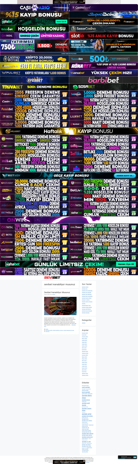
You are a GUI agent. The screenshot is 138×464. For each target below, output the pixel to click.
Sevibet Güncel (84, 422)
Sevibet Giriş (84, 288)
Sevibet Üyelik (84, 447)
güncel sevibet (85, 390)
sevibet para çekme (87, 435)
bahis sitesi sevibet (85, 385)
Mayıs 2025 (84, 338)
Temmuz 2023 (85, 375)
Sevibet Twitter (84, 443)
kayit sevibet (86, 392)
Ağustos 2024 (85, 351)
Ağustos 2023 (85, 373)
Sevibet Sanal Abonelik (87, 310)
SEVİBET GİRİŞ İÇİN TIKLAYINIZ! (69, 53)
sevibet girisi (86, 414)
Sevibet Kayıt (91, 424)
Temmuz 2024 (85, 353)
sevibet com (83, 412)
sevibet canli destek (86, 404)
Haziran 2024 (85, 355)
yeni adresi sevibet (85, 450)
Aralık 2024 (84, 344)
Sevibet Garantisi (85, 312)
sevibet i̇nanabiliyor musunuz (58, 330)
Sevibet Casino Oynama (87, 301)
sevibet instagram (85, 424)
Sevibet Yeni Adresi (86, 444)
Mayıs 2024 (84, 356)
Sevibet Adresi (85, 287)
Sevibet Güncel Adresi (85, 423)
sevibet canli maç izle (85, 406)
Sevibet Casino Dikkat (86, 298)
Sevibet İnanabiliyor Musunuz (57, 292)
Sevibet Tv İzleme (86, 299)
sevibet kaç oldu (85, 426)
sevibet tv (89, 438)
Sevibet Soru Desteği (86, 292)
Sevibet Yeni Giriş (86, 446)
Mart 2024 (84, 360)
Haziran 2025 (85, 336)
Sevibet (46, 329)
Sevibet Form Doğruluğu (87, 290)
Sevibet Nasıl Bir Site (86, 431)
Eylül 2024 (84, 349)
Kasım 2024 (84, 345)
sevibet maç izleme (85, 429)
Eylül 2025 (84, 334)
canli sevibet (86, 387)
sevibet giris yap (85, 417)
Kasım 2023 (84, 368)
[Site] (34, 94)
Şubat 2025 (84, 340)
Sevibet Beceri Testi (86, 305)
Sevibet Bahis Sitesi (87, 397)
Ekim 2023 (84, 369)
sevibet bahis (90, 393)
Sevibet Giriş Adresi (87, 420)
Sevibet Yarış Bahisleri (87, 294)
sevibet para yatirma (87, 433)
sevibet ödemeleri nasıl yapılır (69, 330)
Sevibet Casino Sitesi (86, 409)
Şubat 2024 (84, 362)
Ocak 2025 (84, 342)
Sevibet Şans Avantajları (87, 296)
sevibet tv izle (86, 441)
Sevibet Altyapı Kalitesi (87, 307)
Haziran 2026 (85, 333)
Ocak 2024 (84, 364)
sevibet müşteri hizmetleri (86, 430)
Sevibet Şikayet (89, 447)
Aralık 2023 (84, 366)
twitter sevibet (85, 449)
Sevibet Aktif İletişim (86, 309)
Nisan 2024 (84, 358)
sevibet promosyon (87, 437)
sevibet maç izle (85, 427)
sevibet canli (84, 401)
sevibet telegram (85, 438)
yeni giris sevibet (85, 451)
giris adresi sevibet (48, 330)
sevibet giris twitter (87, 416)
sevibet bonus (86, 399)
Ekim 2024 (84, 347)
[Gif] (69, 131)
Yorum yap (47, 331)
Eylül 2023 (84, 371)
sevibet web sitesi (89, 443)
